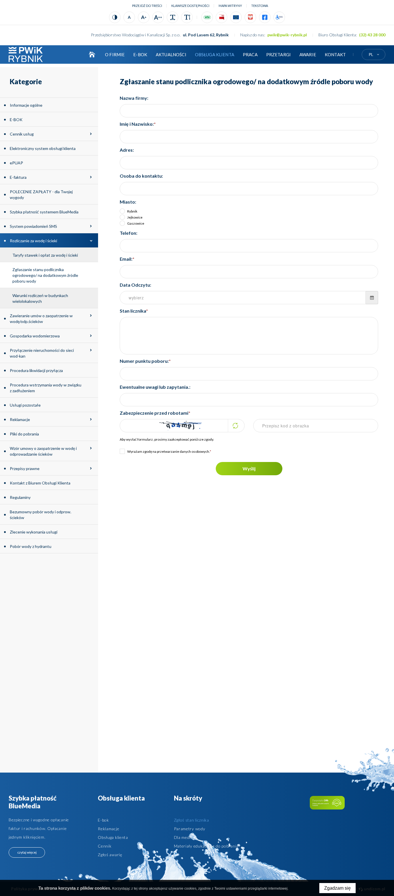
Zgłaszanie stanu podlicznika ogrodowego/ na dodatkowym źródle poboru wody (45, 275)
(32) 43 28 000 (372, 34)
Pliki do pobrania (24, 433)
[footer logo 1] (327, 802)
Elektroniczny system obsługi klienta (43, 148)
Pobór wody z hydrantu (30, 546)
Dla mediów (185, 837)
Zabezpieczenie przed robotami (155, 413)
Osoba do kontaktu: (141, 176)
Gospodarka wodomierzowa (35, 335)
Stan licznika (134, 310)
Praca (250, 54)
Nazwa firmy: (134, 98)
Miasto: (128, 201)
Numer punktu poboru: (145, 361)
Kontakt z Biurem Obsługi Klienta (40, 482)
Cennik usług (22, 134)
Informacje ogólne (26, 105)
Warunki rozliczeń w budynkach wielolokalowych (40, 298)
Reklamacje (20, 419)
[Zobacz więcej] (90, 134)
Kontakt (335, 54)
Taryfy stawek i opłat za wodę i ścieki (45, 255)
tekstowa (259, 5)
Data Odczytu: (135, 285)
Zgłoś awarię (110, 854)
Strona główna (92, 54)
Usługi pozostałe (25, 405)
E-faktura (18, 177)
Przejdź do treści (147, 5)
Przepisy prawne (25, 468)
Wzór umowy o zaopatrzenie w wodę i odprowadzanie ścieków (43, 451)
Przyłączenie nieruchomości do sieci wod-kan (42, 353)
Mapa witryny (230, 5)
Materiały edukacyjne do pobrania (206, 846)
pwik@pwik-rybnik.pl (287, 34)
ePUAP (16, 162)
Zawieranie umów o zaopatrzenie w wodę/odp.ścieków (41, 318)
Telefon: (128, 233)
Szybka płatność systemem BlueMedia (44, 211)
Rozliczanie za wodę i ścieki (33, 240)
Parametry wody (189, 828)
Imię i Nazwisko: (138, 124)
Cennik (104, 846)
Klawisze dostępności (190, 5)
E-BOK (140, 54)
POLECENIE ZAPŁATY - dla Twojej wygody (41, 194)
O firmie (115, 54)
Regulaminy (20, 497)
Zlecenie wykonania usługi (33, 531)
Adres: (127, 150)
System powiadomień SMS (33, 226)
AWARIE (307, 54)
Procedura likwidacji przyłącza (36, 370)
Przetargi (278, 54)
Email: (127, 259)
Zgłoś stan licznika (191, 820)
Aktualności (171, 54)
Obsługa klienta (214, 54)
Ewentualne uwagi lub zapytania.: (155, 387)
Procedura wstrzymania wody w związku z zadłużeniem (45, 387)
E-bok (103, 820)
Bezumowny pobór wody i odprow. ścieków (40, 514)
